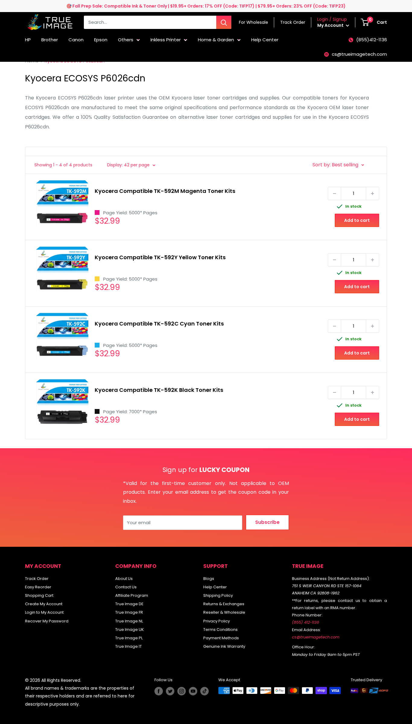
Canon (76, 39)
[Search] (223, 22)
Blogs (208, 578)
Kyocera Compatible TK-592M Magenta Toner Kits (165, 191)
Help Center (264, 39)
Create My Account (43, 604)
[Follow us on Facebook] (158, 691)
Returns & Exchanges (223, 604)
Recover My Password (46, 621)
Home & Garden (216, 39)
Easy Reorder (38, 587)
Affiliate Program (131, 595)
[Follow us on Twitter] (170, 691)
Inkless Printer (166, 39)
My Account (330, 25)
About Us (124, 578)
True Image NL (129, 621)
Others (125, 39)
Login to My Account (44, 612)
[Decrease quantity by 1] (334, 193)
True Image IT (128, 646)
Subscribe (267, 522)
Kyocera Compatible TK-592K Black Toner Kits (159, 390)
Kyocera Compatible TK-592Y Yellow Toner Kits (160, 257)
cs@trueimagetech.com (359, 54)
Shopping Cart (39, 595)
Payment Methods (221, 638)
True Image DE (129, 604)
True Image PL (129, 638)
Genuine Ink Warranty (224, 646)
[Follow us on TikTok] (204, 691)
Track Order (37, 578)
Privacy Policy (216, 621)
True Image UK (129, 629)
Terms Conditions (220, 629)
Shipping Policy (218, 595)
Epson (100, 39)
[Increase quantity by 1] (372, 193)
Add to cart (357, 220)
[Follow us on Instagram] (181, 691)
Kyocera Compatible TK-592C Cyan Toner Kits (159, 323)
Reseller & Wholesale (224, 612)
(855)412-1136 (371, 39)
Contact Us (126, 587)
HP (28, 39)
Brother (49, 39)
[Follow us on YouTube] (193, 691)
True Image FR (129, 612)
